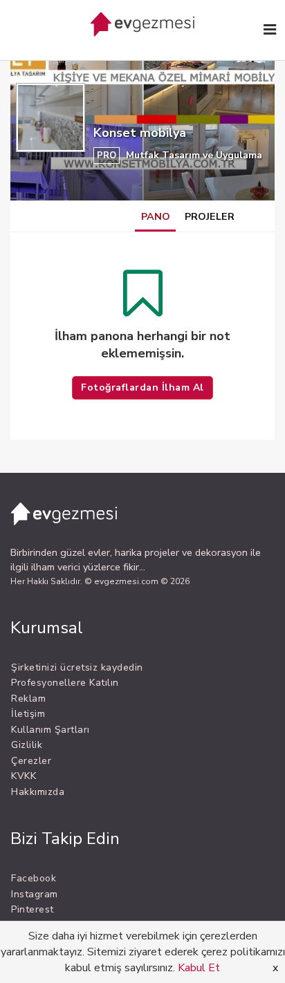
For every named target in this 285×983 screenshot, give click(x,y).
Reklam (28, 698)
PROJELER (210, 216)
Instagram (34, 894)
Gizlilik (26, 744)
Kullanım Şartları (50, 729)
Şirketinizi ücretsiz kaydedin (77, 667)
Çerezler (31, 760)
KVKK (23, 776)
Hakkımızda (37, 791)
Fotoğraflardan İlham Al (142, 387)
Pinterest (32, 909)
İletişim (28, 713)
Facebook (33, 878)
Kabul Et (199, 967)
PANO (155, 216)
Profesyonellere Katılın (65, 682)
